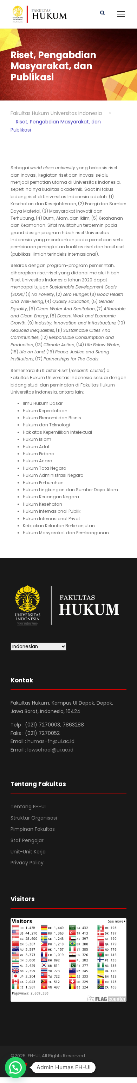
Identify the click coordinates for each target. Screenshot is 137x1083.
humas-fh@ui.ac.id (50, 741)
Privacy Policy (27, 862)
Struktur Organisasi (34, 817)
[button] (15, 1067)
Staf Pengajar (27, 840)
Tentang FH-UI (28, 806)
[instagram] (50, 1065)
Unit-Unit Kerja (28, 851)
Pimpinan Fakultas (33, 829)
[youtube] (37, 1065)
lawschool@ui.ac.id (50, 749)
